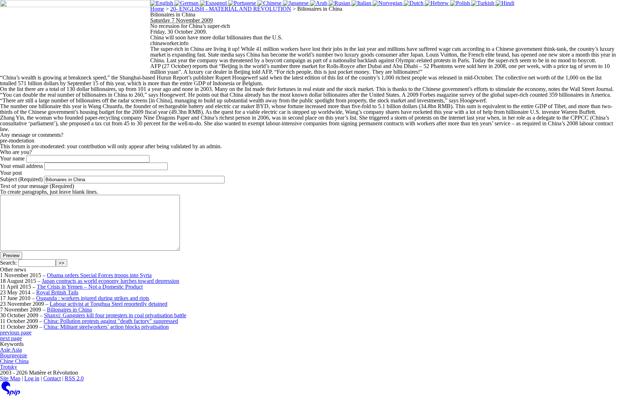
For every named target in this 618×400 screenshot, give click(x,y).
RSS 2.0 (74, 378)
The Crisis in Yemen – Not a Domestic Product (90, 287)
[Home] (75, 36)
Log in (31, 378)
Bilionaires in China (69, 310)
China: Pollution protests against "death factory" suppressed (111, 321)
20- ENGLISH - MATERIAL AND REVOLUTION (230, 9)
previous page (15, 332)
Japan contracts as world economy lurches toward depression (110, 281)
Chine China (14, 361)
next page (11, 338)
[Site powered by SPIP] (10, 394)
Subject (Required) (21, 179)
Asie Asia (11, 350)
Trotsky (8, 367)
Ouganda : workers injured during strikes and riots (92, 298)
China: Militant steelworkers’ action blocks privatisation (106, 327)
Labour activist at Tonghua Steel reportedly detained (108, 304)
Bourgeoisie (13, 355)
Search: (8, 263)
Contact (52, 378)
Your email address (21, 166)
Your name (12, 158)
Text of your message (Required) (37, 186)
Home (157, 9)
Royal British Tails (57, 292)
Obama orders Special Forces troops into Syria (99, 275)
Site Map (10, 378)
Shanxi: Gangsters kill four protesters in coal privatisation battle (115, 315)
